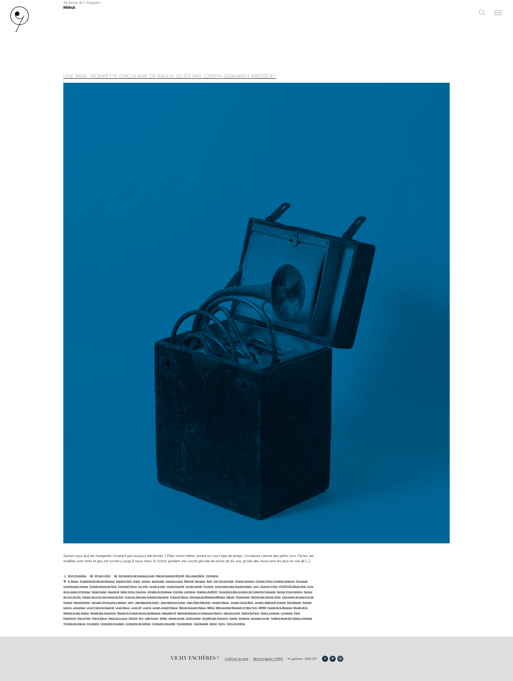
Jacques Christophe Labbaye (108, 602)
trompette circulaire (112, 623)
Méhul (210, 607)
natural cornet (231, 613)
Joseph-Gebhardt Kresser (270, 602)
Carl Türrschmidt (223, 581)
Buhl (209, 581)
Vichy (221, 623)
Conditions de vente (236, 658)
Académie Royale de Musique (97, 581)
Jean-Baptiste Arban (173, 602)
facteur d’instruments (289, 591)
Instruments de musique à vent (136, 575)
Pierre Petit (84, 618)
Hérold (230, 597)
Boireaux (200, 581)
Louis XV (136, 607)
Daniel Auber (99, 591)
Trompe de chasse (74, 623)
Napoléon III (169, 613)
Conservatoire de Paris (103, 586)
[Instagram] (340, 659)
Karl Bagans (294, 602)
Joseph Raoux (220, 602)
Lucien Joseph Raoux (165, 607)
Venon (213, 623)
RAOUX (133, 618)
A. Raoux (73, 581)
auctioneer (158, 581)
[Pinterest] (333, 659)
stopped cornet (260, 618)
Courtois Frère (268, 586)
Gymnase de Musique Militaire (207, 597)
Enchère (178, 591)
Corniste (208, 586)
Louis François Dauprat (100, 607)
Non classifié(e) (195, 575)
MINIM (262, 607)
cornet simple (194, 586)
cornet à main (157, 586)
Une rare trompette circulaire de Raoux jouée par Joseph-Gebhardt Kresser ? (169, 76)
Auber (136, 581)
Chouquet (302, 581)
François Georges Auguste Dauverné (147, 597)
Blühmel (189, 581)
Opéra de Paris (250, 613)
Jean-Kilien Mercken (198, 602)
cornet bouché (175, 586)
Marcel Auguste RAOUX (170, 575)
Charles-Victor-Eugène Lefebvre (274, 581)
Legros (67, 607)
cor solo (143, 586)
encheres (189, 591)
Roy (141, 618)
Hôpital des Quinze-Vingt (266, 597)
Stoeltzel (244, 618)
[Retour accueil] (19, 32)
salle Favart (152, 618)
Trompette (212, 575)
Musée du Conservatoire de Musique (139, 613)
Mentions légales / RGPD (268, 658)
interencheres (81, 602)
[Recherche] (482, 13)
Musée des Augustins (103, 613)
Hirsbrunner (242, 597)
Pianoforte (69, 618)
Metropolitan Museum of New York (236, 607)
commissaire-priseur (75, 586)
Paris (297, 613)
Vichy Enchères (77, 575)
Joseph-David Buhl (241, 602)
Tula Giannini (200, 623)
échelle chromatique (159, 591)
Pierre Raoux (99, 618)
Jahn (130, 602)
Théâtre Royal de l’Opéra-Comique (291, 618)
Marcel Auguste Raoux (192, 607)
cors (256, 586)
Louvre (147, 607)
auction (145, 581)
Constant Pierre (127, 586)
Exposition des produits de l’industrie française (247, 591)
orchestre (287, 613)
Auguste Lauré (174, 581)
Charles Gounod (244, 581)
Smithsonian (193, 618)
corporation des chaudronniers (233, 586)
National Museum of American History (199, 613)
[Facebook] (325, 659)
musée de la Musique (279, 607)
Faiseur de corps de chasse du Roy (103, 597)
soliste (233, 618)
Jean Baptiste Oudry (147, 602)
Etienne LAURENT (207, 591)
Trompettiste (184, 623)
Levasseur (79, 607)
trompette (93, 623)
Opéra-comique (270, 613)
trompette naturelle (163, 623)
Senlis (163, 618)
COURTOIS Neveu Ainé (292, 586)
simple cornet (176, 618)
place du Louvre (117, 618)
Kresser (307, 602)
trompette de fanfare (137, 623)
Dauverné (113, 591)
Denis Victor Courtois (133, 591)
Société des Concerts (215, 618)
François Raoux (179, 597)
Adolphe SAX (124, 581)
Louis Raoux (122, 607)
